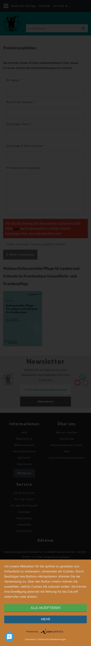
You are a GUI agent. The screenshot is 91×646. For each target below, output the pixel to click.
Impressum (30, 639)
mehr (45, 619)
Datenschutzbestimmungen (52, 639)
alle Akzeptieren (45, 608)
